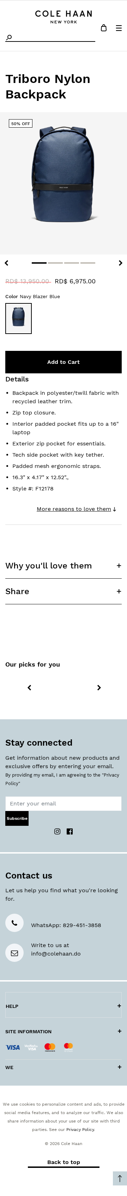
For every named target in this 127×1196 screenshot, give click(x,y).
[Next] (120, 263)
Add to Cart (63, 362)
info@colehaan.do (56, 953)
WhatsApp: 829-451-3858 (66, 925)
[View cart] (103, 29)
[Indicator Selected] (39, 263)
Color (32, 296)
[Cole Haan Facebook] (69, 831)
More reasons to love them (74, 509)
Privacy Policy (80, 1129)
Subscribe (17, 818)
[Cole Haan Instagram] (58, 831)
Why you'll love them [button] (48, 566)
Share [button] (17, 591)
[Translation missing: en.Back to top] (120, 1178)
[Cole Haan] (63, 16)
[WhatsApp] (14, 923)
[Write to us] (14, 953)
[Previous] (6, 263)
